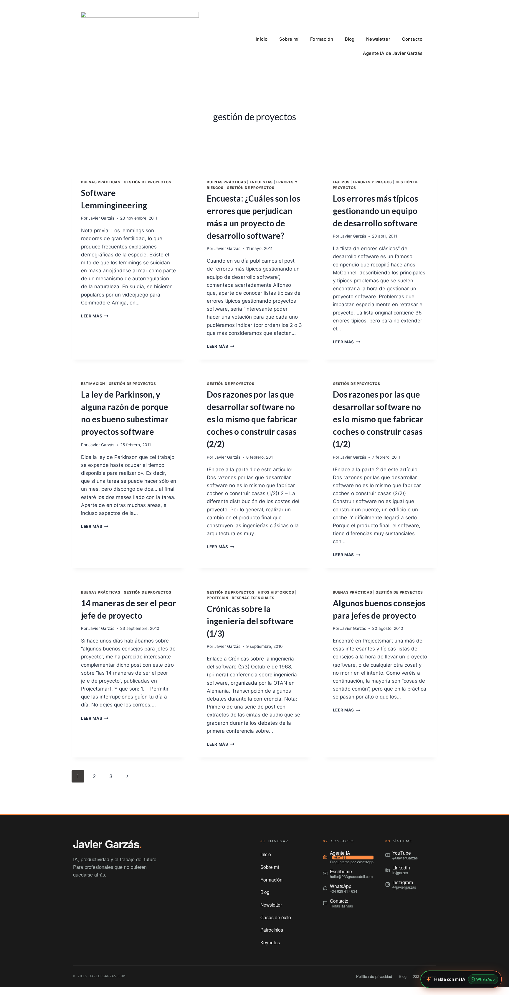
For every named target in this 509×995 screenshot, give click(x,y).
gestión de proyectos (147, 182)
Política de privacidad (374, 976)
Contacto (412, 39)
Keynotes (270, 942)
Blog (350, 39)
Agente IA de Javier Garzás (392, 53)
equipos (341, 182)
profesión (217, 598)
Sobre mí (288, 39)
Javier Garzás (101, 218)
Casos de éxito (275, 917)
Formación (321, 39)
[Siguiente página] (127, 776)
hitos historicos (276, 592)
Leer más (94, 316)
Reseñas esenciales (253, 598)
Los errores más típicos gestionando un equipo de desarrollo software (375, 210)
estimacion (93, 383)
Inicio (261, 39)
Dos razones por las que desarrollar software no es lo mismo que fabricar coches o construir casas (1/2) (378, 419)
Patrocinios (271, 929)
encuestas (261, 182)
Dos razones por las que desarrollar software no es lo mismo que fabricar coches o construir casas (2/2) (252, 419)
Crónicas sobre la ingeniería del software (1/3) (250, 621)
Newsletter (378, 39)
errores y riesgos (372, 182)
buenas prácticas (100, 182)
